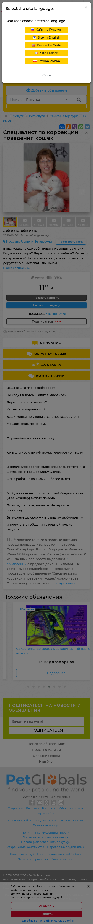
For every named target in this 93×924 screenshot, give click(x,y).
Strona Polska (48, 61)
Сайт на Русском (48, 29)
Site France (48, 53)
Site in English (48, 37)
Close (46, 75)
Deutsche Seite (48, 45)
